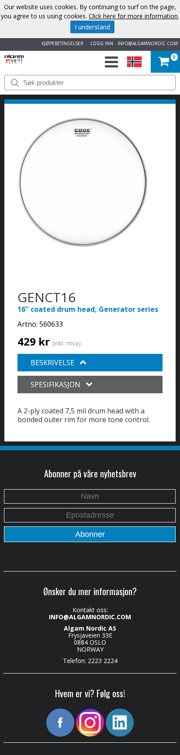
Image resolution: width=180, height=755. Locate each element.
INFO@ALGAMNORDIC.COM (148, 43)
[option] (82, 182)
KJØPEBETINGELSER (61, 43)
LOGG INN (100, 43)
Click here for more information (133, 16)
